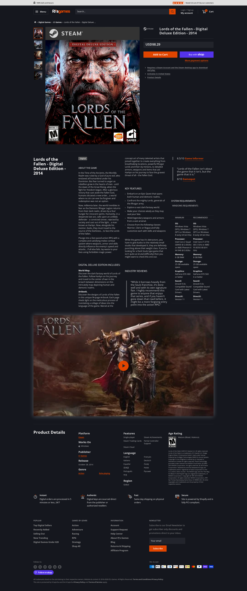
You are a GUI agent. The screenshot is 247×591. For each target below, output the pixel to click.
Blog (113, 542)
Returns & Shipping (120, 546)
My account (187, 12)
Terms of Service (95, 582)
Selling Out (39, 533)
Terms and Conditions (142, 579)
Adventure (77, 529)
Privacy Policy (157, 579)
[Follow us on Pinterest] (50, 567)
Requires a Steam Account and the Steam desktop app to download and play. (177, 68)
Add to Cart (160, 54)
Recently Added (41, 529)
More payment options (196, 60)
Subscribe (158, 548)
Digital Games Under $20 (46, 542)
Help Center (117, 533)
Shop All (76, 546)
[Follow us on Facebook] (35, 567)
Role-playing (104, 473)
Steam (81, 437)
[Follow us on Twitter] (40, 567)
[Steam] (151, 28)
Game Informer (194, 158)
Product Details (154, 77)
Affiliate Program (119, 550)
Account (115, 525)
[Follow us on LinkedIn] (55, 567)
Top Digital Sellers (42, 525)
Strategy (76, 542)
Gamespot (189, 179)
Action (81, 473)
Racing (75, 533)
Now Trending (40, 538)
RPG (74, 538)
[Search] (172, 11)
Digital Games (44, 22)
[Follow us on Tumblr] (59, 567)
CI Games (57, 22)
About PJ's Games (120, 538)
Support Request (119, 529)
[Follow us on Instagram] (45, 567)
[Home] (34, 22)
